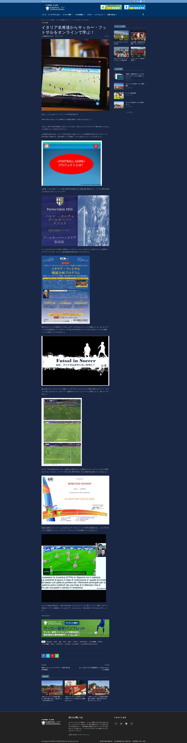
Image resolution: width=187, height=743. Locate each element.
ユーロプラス (75, 644)
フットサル (67, 644)
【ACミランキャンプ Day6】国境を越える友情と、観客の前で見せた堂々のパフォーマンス (98, 698)
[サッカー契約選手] (119, 95)
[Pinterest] (52, 656)
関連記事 (45, 676)
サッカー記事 (50, 20)
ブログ (89, 14)
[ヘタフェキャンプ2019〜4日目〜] (138, 52)
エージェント (99, 14)
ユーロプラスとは (53, 14)
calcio (55, 641)
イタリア (75, 641)
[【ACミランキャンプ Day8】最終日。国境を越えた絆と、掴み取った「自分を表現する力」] (52, 687)
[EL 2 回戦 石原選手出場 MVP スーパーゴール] (138, 35)
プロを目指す (79, 14)
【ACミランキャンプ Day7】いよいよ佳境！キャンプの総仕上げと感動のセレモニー (75, 698)
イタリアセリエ (83, 641)
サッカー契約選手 (130, 93)
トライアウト (59, 644)
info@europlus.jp (83, 735)
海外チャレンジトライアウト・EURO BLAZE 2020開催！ (55, 669)
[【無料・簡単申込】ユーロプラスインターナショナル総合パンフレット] (119, 76)
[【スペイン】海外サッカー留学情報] (119, 86)
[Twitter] (144, 1)
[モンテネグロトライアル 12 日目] (121, 35)
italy (60, 641)
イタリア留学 (92, 641)
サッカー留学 (67, 14)
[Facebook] (134, 1)
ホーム (44, 14)
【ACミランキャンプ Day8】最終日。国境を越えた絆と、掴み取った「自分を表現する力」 (51, 698)
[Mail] (137, 1)
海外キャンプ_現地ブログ (136, 56)
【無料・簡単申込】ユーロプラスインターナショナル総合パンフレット (134, 76)
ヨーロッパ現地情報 (119, 39)
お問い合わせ (111, 14)
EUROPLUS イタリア (48, 36)
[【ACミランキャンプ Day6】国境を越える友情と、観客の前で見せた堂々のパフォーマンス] (98, 687)
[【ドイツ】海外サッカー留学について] (119, 105)
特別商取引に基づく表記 (139, 741)
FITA (116, 56)
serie (64, 641)
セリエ (52, 644)
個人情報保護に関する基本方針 (122, 741)
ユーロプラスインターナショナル (89, 644)
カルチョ (100, 641)
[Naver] (140, 1)
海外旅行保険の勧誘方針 (106, 741)
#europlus (49, 641)
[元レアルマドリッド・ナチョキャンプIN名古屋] (121, 52)
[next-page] (46, 704)
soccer (69, 641)
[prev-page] (42, 704)
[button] (143, 15)
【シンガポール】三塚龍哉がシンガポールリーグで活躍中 (94, 669)
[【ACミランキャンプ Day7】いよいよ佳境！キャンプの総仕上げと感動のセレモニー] (75, 687)
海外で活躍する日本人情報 (137, 39)
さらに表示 (129, 112)
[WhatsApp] (57, 656)
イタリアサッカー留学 (62, 114)
